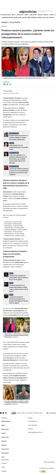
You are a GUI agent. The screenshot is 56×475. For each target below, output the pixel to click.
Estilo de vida (33, 14)
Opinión (26, 14)
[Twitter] (7, 84)
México (14, 14)
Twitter (3, 467)
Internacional (20, 14)
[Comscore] (51, 412)
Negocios (45, 14)
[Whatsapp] (10, 84)
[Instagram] (6, 413)
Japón (39, 17)
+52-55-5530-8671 (32, 425)
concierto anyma (7, 17)
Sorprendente (5, 449)
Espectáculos (5, 453)
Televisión (4, 26)
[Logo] (28, 11)
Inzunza (33, 17)
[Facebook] (4, 84)
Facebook (3, 463)
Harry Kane (17, 17)
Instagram (3, 471)
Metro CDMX (26, 17)
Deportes (40, 14)
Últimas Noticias (6, 14)
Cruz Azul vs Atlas (48, 17)
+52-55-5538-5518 (32, 421)
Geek (2, 457)
